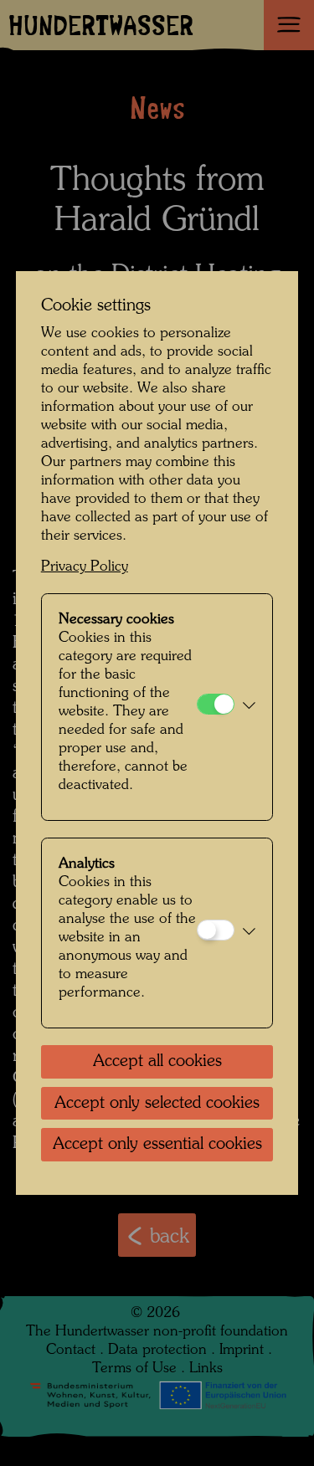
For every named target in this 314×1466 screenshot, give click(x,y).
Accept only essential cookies (157, 1144)
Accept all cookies (157, 1061)
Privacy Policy (84, 567)
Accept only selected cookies (157, 1103)
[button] (249, 707)
